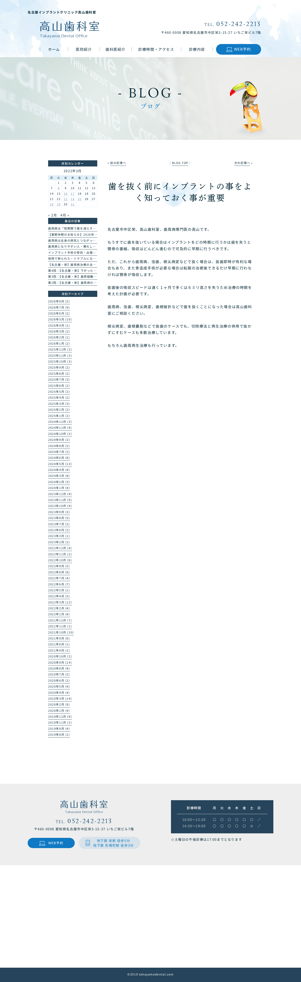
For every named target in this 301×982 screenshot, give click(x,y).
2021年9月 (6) (59, 638)
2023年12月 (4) (60, 494)
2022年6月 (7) (59, 584)
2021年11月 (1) (60, 626)
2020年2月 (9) (59, 704)
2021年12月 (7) (60, 620)
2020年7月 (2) (59, 674)
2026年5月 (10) (60, 319)
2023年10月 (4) (60, 506)
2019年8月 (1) (59, 734)
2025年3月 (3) (59, 404)
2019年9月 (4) (59, 728)
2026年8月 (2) (59, 301)
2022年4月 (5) (59, 596)
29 (59, 204)
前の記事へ (118, 163)
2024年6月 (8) (59, 458)
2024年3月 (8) (59, 476)
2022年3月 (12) (60, 602)
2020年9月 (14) (60, 662)
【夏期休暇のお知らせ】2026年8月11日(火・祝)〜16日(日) (91, 234)
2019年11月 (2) (60, 722)
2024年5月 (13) (60, 464)
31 (73, 204)
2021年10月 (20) (61, 632)
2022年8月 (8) (59, 572)
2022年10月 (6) (60, 560)
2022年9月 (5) (59, 566)
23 (66, 199)
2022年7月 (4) (59, 578)
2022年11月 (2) (60, 554)
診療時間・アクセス (156, 49)
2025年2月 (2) (59, 409)
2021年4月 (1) (59, 650)
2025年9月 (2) (59, 367)
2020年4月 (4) (59, 692)
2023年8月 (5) (59, 518)
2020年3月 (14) (60, 698)
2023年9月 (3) (59, 512)
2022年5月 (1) (59, 590)
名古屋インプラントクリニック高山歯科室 (62, 12)
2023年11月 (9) (60, 500)
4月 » (64, 215)
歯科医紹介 (115, 49)
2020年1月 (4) (59, 710)
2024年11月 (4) (60, 427)
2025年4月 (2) (59, 397)
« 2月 (52, 215)
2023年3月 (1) (59, 536)
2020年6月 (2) (59, 680)
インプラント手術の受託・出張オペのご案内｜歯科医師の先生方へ (96, 252)
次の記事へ (242, 163)
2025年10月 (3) (60, 361)
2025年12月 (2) (60, 349)
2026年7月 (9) (59, 307)
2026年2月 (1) (59, 337)
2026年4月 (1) (59, 325)
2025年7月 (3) (59, 379)
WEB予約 (242, 49)
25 (80, 199)
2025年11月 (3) (60, 355)
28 (52, 204)
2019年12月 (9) (60, 716)
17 (73, 193)
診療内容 (197, 49)
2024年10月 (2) (60, 434)
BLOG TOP (180, 163)
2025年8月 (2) (59, 373)
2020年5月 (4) (59, 686)
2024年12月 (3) (60, 422)
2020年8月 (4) (59, 668)
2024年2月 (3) (59, 482)
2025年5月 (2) (59, 391)
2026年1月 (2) (59, 343)
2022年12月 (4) (60, 548)
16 (66, 193)
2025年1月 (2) (59, 416)
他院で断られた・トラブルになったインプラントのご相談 (89, 258)
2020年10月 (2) (60, 656)
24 (73, 199)
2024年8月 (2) (59, 446)
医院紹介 (84, 49)
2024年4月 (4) (59, 470)
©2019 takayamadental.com (150, 974)
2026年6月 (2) (59, 313)
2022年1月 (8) (59, 614)
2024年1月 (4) (59, 488)
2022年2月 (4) (59, 608)
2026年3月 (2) (59, 331)
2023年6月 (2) (59, 530)
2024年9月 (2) (59, 440)
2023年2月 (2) (59, 542)
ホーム (54, 49)
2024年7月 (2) (59, 452)
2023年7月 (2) (59, 524)
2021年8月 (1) (59, 644)
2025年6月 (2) (59, 386)
